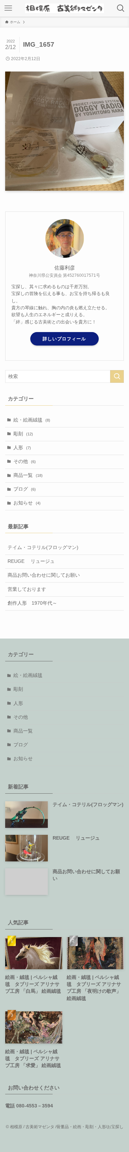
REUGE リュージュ (31, 561)
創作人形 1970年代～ (32, 603)
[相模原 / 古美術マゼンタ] (64, 8)
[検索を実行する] (117, 376)
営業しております (27, 589)
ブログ (24, 489)
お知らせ (27, 503)
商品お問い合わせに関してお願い (44, 575)
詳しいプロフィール (64, 338)
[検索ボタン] (120, 8)
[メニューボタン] (8, 8)
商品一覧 (28, 475)
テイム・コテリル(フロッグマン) (43, 547)
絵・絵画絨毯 (31, 420)
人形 (22, 447)
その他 (24, 461)
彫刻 (23, 433)
